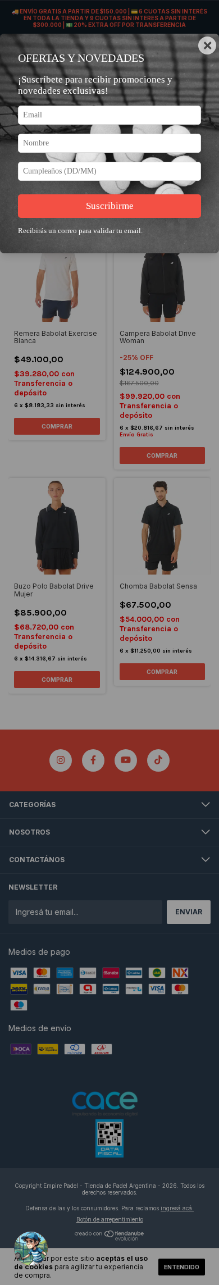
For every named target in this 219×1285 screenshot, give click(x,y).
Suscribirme (110, 206)
